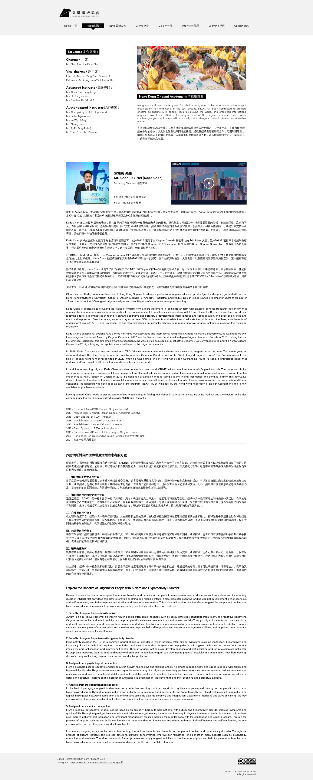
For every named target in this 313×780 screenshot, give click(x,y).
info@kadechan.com (77, 758)
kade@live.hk (98, 758)
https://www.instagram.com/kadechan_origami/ (96, 762)
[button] (216, 27)
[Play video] (209, 183)
